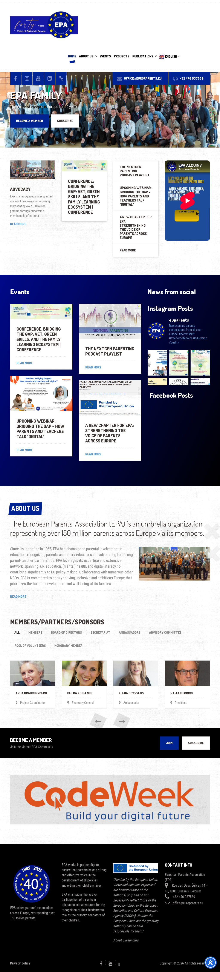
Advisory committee (165, 632)
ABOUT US (86, 56)
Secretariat (100, 632)
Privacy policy (20, 963)
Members (35, 632)
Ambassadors (130, 632)
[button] (98, 721)
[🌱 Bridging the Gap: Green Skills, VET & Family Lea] (200, 363)
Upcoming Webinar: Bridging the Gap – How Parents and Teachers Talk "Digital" (40, 428)
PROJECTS (121, 56)
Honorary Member (68, 646)
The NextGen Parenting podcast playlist (109, 351)
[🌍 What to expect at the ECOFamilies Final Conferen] (178, 363)
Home (72, 56)
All (17, 632)
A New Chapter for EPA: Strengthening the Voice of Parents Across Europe (109, 433)
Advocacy (20, 189)
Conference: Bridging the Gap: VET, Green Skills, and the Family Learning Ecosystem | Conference (84, 196)
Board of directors (66, 632)
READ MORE (18, 597)
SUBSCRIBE (65, 121)
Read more (18, 224)
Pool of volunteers (30, 646)
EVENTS (105, 56)
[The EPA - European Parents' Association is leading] (157, 363)
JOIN (169, 743)
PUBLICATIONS (142, 56)
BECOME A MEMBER (29, 121)
